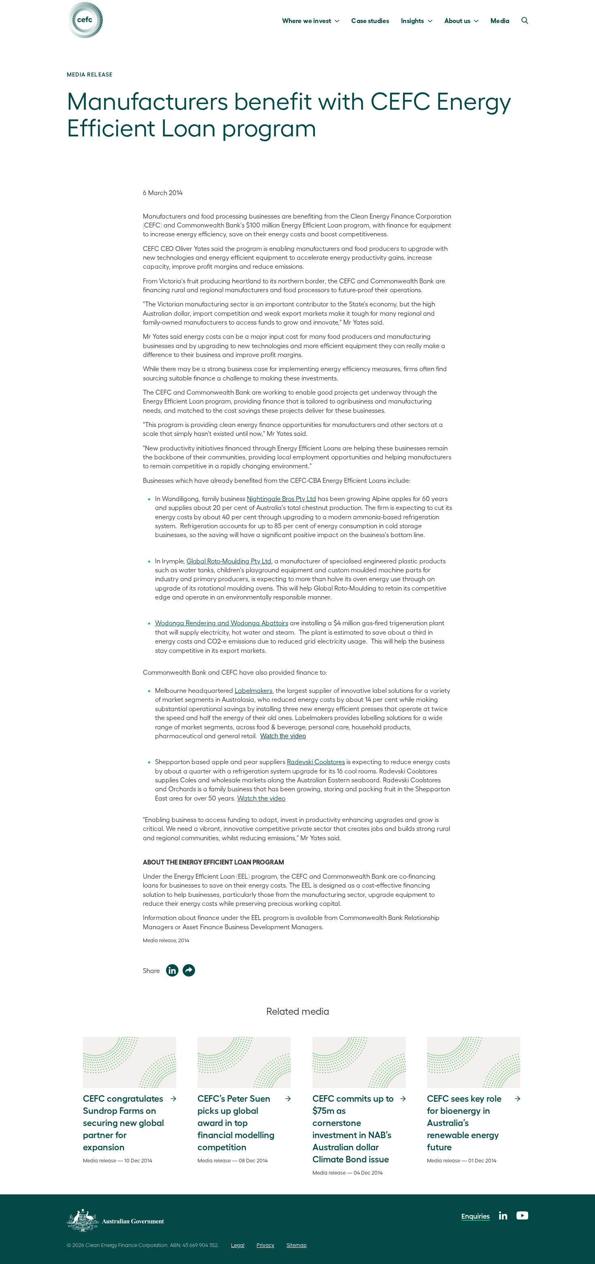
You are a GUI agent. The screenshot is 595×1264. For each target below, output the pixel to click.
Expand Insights (432, 20)
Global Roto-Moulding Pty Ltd (229, 561)
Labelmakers (253, 690)
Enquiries (475, 1216)
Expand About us (478, 20)
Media (500, 20)
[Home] (85, 20)
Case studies (370, 20)
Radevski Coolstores (316, 761)
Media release (90, 74)
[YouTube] (522, 1214)
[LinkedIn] (503, 1214)
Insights (412, 20)
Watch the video (283, 736)
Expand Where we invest (339, 20)
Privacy (265, 1245)
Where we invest (306, 20)
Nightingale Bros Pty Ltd (281, 498)
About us (457, 20)
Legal (237, 1245)
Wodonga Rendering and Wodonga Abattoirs (221, 623)
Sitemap (297, 1245)
